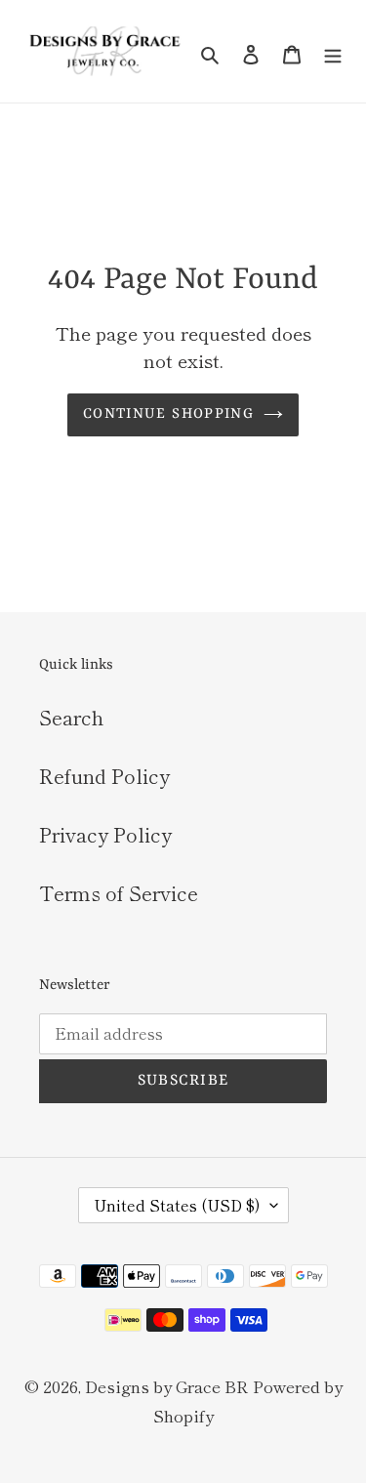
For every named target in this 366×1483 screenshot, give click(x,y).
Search (71, 717)
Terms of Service (118, 893)
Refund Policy (104, 776)
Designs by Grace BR (166, 1386)
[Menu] (332, 51)
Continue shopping (168, 414)
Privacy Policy (105, 834)
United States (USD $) (177, 1204)
